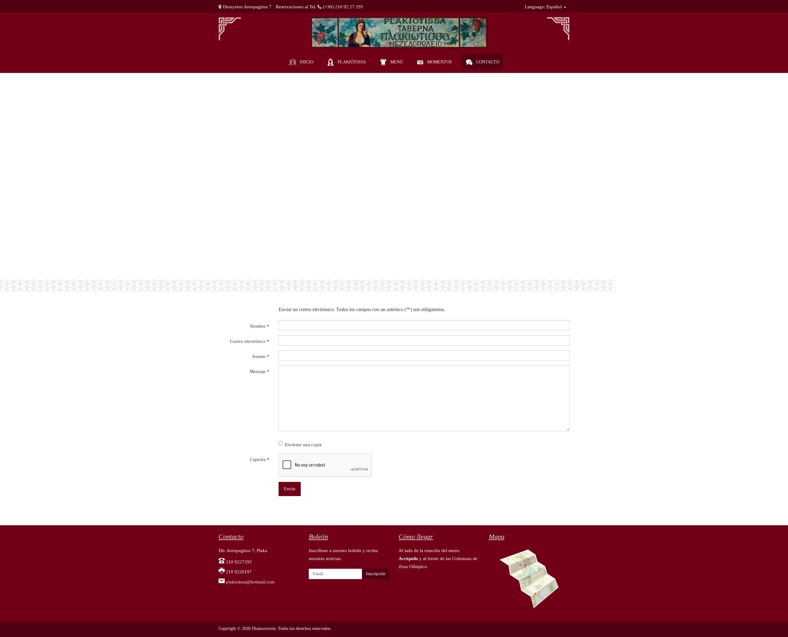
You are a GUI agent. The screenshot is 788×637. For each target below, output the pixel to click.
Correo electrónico (249, 341)
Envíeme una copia (303, 444)
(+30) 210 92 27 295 (343, 6)
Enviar (290, 489)
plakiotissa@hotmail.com (250, 581)
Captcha (259, 459)
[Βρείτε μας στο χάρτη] (529, 578)
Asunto (260, 356)
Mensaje (259, 371)
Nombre (259, 326)
